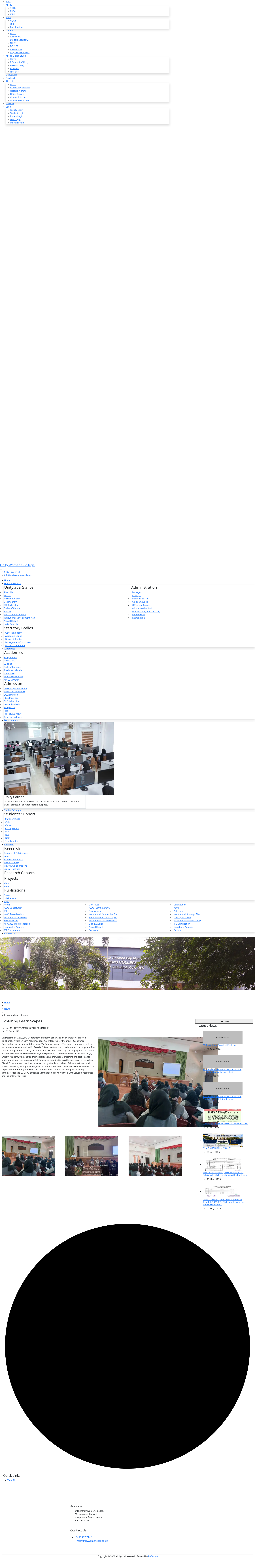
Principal (139, 214)
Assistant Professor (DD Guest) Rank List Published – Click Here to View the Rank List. (225, 1173)
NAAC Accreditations (22, 533)
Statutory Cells (20, 438)
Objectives (99, 524)
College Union (20, 447)
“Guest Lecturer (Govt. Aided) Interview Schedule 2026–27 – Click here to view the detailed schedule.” (223, 1202)
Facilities (10, 103)
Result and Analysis (185, 546)
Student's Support (21, 429)
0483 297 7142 (84, 1537)
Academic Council (22, 255)
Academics (17, 268)
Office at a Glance (144, 224)
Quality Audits (101, 543)
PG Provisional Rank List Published (220, 1045)
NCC (15, 457)
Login (8, 106)
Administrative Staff (145, 227)
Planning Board (143, 218)
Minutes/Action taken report (108, 536)
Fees (14, 330)
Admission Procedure (22, 311)
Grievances (11, 74)
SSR (13, 530)
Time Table (17, 292)
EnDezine (153, 1556)
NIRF (8, 1)
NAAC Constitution (21, 527)
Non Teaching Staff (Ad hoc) (149, 230)
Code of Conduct (20, 286)
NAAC (8, 17)
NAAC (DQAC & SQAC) (104, 527)
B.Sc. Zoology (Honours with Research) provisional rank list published (222, 1071)
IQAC (14, 521)
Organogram (18, 221)
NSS (15, 454)
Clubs (16, 444)
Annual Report (19, 240)
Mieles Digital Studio (16, 55)
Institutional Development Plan (27, 237)
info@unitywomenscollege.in (18, 575)
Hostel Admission (20, 323)
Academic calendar (21, 289)
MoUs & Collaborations (23, 485)
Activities (179, 530)
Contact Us (17, 552)
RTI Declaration (19, 224)
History (15, 214)
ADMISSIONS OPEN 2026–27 (217, 1148)
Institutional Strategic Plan (188, 533)
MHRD (9, 4)
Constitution (181, 524)
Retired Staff (141, 234)
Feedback (10, 78)
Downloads (99, 549)
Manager (140, 211)
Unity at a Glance (20, 203)
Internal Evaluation (21, 296)
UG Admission (19, 314)
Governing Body (21, 252)
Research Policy (19, 482)
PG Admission (19, 317)
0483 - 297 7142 (12, 571)
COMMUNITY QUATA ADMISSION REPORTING (225, 1123)
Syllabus (16, 283)
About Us (16, 211)
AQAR (178, 527)
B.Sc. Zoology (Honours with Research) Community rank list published (222, 1097)
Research (17, 463)
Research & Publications (24, 472)
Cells (15, 441)
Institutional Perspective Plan (108, 533)
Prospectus (17, 327)
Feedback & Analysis (22, 546)
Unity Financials (19, 243)
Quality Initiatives (184, 536)
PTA (15, 451)
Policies (15, 230)
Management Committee (26, 261)
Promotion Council (21, 478)
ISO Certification (183, 543)
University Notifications (23, 307)
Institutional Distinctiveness (107, 540)
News (14, 475)
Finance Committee (23, 265)
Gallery (178, 549)
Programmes (18, 276)
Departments (19, 339)
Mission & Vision (20, 218)
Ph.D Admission (19, 320)
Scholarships (19, 460)
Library (9, 30)
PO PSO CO (17, 280)
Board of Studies (21, 258)
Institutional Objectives (23, 536)
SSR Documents (20, 549)
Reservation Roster (21, 336)
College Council (143, 221)
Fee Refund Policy (20, 333)
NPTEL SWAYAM (19, 299)
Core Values (99, 530)
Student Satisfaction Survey (189, 540)
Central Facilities (20, 488)
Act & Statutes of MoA (23, 234)
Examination (141, 237)
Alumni (9, 81)
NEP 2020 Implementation (25, 543)
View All (11, 1480)
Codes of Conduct (21, 227)
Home (15, 524)
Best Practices (19, 540)
